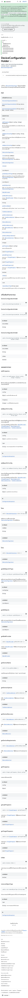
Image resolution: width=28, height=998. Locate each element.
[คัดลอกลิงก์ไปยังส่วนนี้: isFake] (6, 858)
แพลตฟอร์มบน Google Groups (7, 965)
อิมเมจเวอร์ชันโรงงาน (5, 949)
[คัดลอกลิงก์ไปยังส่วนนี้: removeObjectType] (14, 884)
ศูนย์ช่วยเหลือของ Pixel (5, 977)
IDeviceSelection (6, 232)
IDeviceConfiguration (6, 67)
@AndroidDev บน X (5, 959)
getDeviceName (6, 206)
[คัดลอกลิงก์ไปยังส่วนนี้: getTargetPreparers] (14, 831)
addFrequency (5, 122)
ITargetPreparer (9, 251)
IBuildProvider (6, 192)
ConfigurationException (8, 456)
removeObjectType (6, 286)
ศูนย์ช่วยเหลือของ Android (6, 975)
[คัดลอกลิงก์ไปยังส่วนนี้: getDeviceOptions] (13, 688)
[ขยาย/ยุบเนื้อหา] (6, 40)
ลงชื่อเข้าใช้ (24, 1)
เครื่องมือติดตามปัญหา (5, 985)
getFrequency (5, 246)
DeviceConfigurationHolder (9, 100)
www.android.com (5, 979)
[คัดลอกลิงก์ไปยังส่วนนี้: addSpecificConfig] (13, 409)
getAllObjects (6, 185)
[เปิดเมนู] (2, 1)
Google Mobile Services (6, 981)
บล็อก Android (4, 961)
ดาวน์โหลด (3, 945)
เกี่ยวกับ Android (4, 990)
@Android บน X (4, 957)
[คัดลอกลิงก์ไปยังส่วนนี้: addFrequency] (11, 371)
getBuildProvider (6, 195)
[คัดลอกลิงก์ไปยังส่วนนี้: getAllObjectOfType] (14, 569)
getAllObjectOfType (7, 173)
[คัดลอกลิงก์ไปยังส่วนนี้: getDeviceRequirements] (17, 740)
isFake (4, 275)
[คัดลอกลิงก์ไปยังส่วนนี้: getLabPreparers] (12, 805)
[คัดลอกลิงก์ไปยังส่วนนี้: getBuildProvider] (12, 636)
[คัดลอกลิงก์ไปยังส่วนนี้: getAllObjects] (10, 610)
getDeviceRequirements (8, 235)
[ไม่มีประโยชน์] (12, 37)
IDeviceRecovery (6, 222)
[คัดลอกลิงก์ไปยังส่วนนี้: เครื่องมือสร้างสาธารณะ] (17, 295)
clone (3, 155)
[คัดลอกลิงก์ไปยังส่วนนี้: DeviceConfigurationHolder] (19, 299)
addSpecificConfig (7, 133)
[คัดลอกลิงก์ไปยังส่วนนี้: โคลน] (5, 508)
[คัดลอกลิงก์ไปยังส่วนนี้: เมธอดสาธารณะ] (12, 367)
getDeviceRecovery (7, 225)
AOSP (2, 34)
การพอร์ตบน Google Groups (7, 969)
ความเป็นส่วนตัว (5, 992)
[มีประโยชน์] (10, 37)
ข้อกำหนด (3, 943)
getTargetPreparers (7, 265)
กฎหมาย (14, 990)
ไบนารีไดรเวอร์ (3, 952)
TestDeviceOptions (7, 211)
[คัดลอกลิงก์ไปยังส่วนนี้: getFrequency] (10, 767)
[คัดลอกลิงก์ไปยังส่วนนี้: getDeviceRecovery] (14, 714)
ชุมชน (10, 990)
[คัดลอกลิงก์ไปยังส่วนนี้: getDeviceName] (12, 663)
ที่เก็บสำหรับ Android (5, 941)
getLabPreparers (6, 255)
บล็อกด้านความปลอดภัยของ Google (8, 963)
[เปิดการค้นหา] (17, 1)
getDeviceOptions (6, 215)
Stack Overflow (4, 983)
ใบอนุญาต (19, 990)
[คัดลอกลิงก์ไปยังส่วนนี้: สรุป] (5, 93)
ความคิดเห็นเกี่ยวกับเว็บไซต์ (14, 992)
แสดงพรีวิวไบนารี (4, 947)
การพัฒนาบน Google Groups (7, 967)
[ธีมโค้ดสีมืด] (26, 302)
